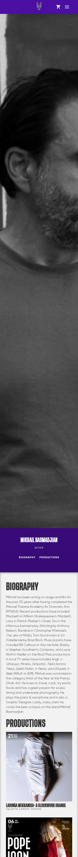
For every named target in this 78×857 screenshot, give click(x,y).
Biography (27, 557)
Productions (49, 557)
